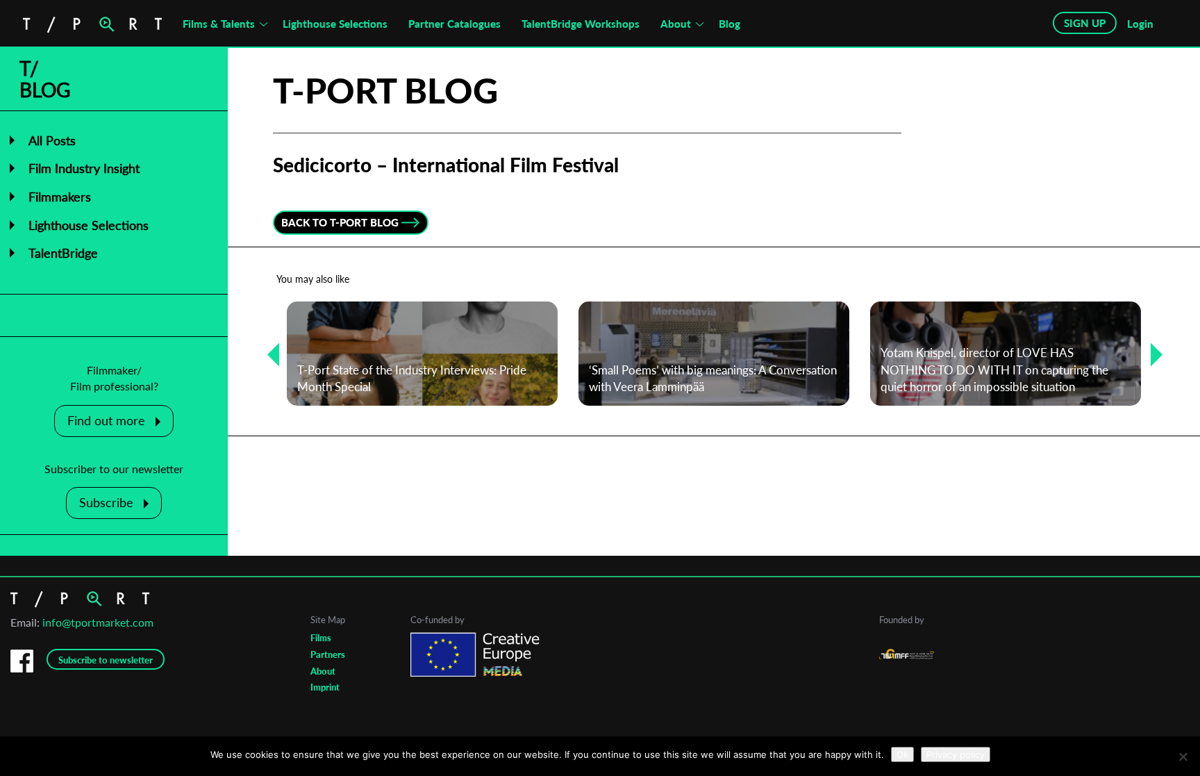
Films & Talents (219, 23)
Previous (268, 354)
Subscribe (106, 502)
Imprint (325, 687)
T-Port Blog (385, 90)
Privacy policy (955, 754)
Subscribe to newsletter (105, 660)
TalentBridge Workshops (581, 23)
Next (1151, 354)
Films (320, 637)
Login (1140, 23)
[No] (1183, 756)
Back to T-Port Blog (340, 222)
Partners (327, 654)
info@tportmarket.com (97, 622)
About (675, 23)
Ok (902, 754)
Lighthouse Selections (335, 23)
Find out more (106, 420)
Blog (729, 23)
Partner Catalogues (454, 23)
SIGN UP (1085, 23)
